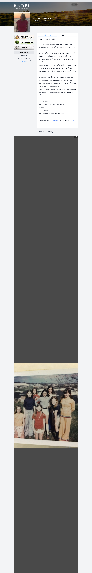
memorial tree (55, 120)
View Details (24, 61)
